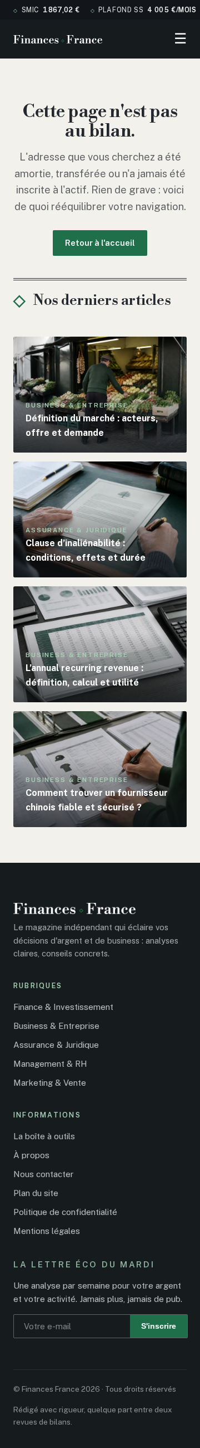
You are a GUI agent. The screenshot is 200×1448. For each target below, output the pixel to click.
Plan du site (35, 1193)
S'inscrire (158, 1325)
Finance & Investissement (63, 1007)
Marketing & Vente (49, 1082)
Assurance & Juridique (56, 1044)
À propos (31, 1155)
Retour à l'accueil (100, 242)
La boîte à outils (44, 1136)
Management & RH (50, 1063)
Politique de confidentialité (65, 1212)
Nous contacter (43, 1174)
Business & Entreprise (56, 1026)
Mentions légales (46, 1231)
